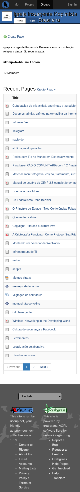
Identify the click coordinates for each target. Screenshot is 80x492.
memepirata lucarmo (25, 286)
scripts (16, 269)
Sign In (72, 4)
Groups (45, 4)
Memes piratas (22, 277)
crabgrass (50, 425)
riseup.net (17, 421)
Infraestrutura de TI (24, 251)
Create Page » (46, 89)
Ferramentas (20, 338)
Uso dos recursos (23, 355)
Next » (44, 367)
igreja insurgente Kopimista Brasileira (45, 17)
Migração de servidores (27, 295)
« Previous (13, 367)
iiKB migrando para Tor (27, 148)
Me (16, 4)
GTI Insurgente (22, 312)
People (29, 4)
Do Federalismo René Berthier (31, 200)
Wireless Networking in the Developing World (41, 320)
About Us (25, 454)
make (16, 260)
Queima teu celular (24, 217)
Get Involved (61, 468)
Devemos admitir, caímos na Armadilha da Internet (45, 113)
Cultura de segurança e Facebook (34, 329)
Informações (20, 122)
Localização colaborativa (28, 346)
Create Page (16, 36)
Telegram (18, 131)
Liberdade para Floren (26, 191)
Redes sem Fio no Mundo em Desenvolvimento (43, 156)
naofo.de (18, 139)
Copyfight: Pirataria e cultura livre (33, 226)
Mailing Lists (27, 468)
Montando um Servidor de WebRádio (36, 243)
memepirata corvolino (26, 303)
